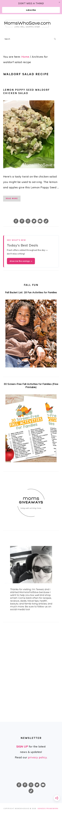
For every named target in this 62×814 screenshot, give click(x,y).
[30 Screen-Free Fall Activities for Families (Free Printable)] (31, 429)
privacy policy (37, 757)
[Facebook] (16, 221)
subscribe (31, 10)
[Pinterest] (22, 221)
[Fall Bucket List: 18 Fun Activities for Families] (31, 334)
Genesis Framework (48, 808)
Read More (12, 199)
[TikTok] (46, 221)
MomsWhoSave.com (27, 23)
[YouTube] (40, 221)
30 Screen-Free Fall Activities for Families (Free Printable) (31, 385)
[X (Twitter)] (34, 221)
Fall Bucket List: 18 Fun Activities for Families (31, 292)
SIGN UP (22, 746)
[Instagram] (28, 221)
